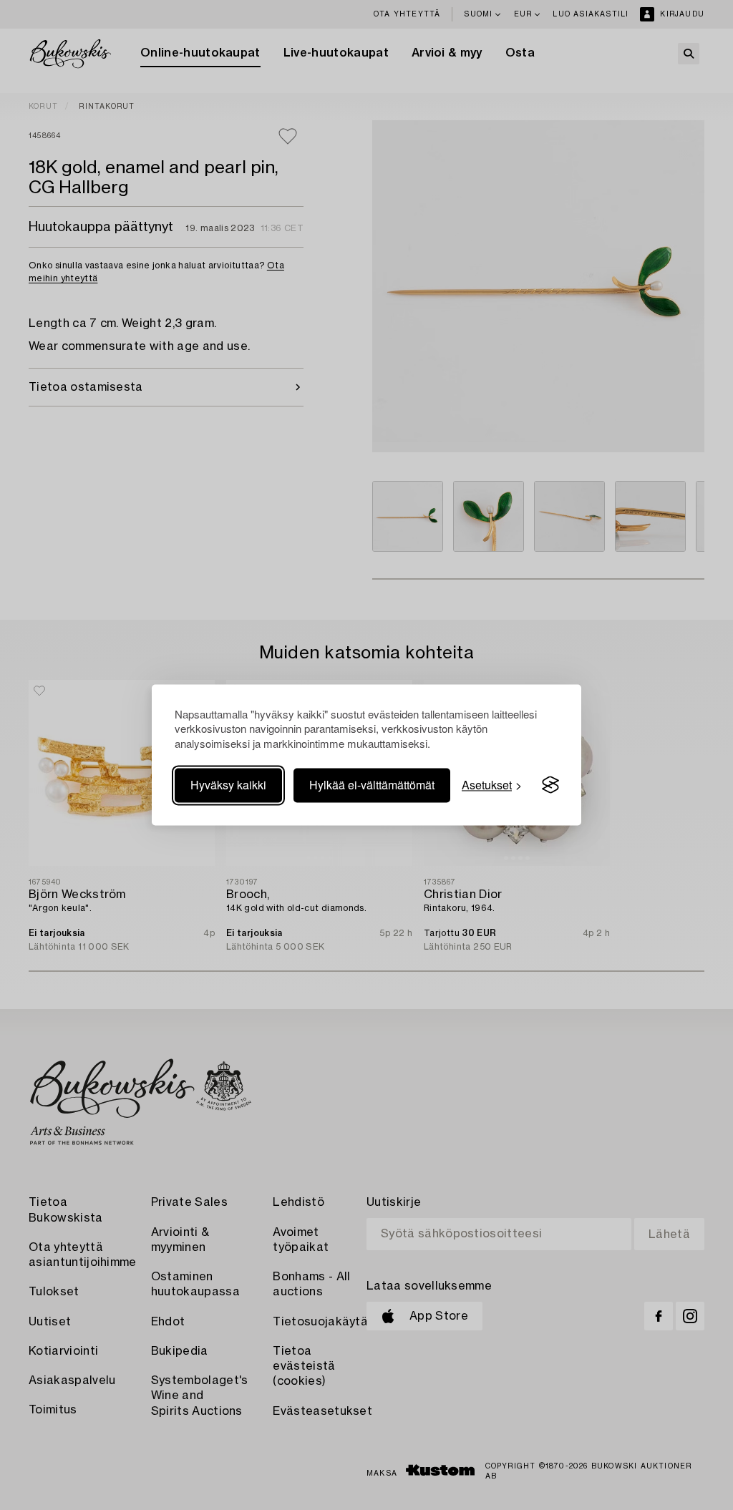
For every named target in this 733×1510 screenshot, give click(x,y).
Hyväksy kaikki (228, 784)
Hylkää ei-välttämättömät (372, 784)
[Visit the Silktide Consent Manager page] (550, 785)
